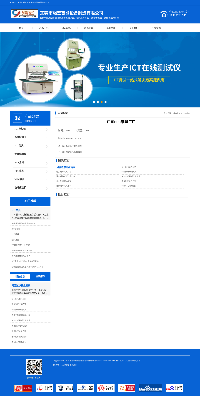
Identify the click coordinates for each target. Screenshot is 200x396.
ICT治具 (19, 145)
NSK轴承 (19, 179)
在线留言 (156, 28)
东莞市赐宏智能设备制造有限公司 (84, 361)
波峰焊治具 (20, 154)
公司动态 (66, 28)
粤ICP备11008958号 (61, 365)
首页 (21, 28)
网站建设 (136, 361)
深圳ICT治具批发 (74, 146)
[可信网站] (128, 391)
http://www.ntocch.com (69, 138)
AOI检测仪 (20, 137)
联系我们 (111, 28)
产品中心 (43, 28)
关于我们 (133, 28)
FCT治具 (19, 162)
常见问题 (88, 28)
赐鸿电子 (176, 113)
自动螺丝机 (20, 187)
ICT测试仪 (20, 128)
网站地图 (73, 365)
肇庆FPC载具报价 (74, 152)
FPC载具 (19, 171)
